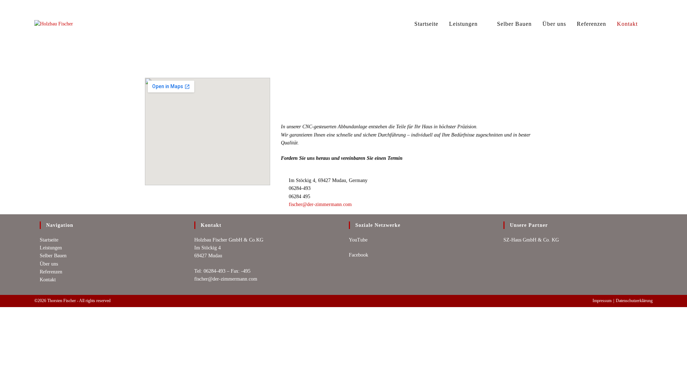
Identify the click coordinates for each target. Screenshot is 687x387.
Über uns (49, 264)
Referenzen (51, 271)
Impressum (602, 300)
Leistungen (51, 247)
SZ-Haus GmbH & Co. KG (531, 240)
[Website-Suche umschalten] (650, 23)
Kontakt (48, 279)
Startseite (49, 240)
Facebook (358, 255)
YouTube (358, 240)
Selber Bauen (53, 255)
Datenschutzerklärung (634, 300)
